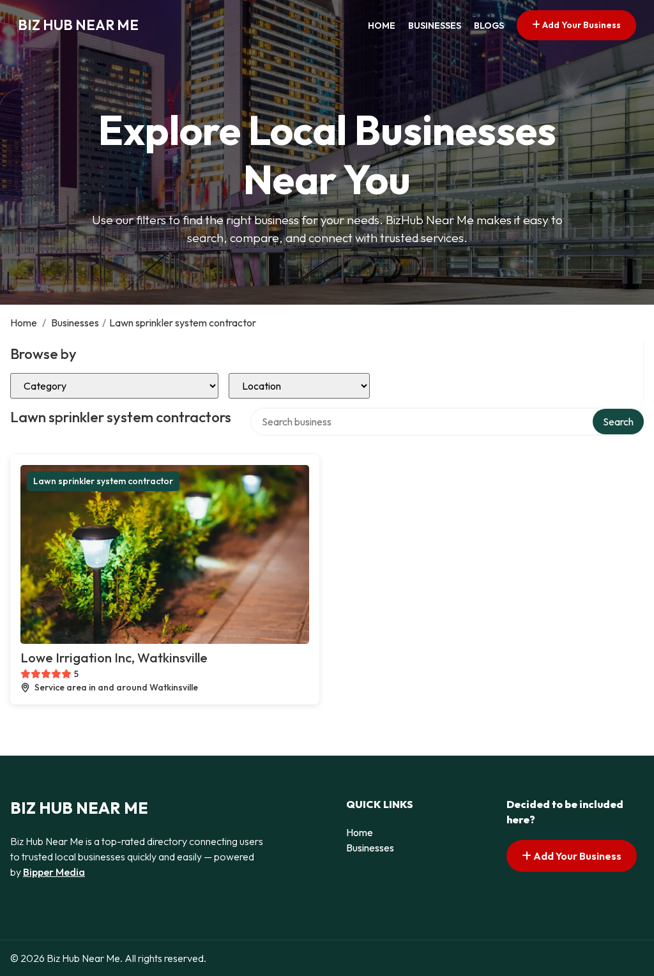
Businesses (434, 25)
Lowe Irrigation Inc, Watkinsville (114, 658)
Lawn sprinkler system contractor (103, 481)
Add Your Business (580, 25)
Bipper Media (54, 871)
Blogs (489, 25)
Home (381, 25)
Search (618, 421)
